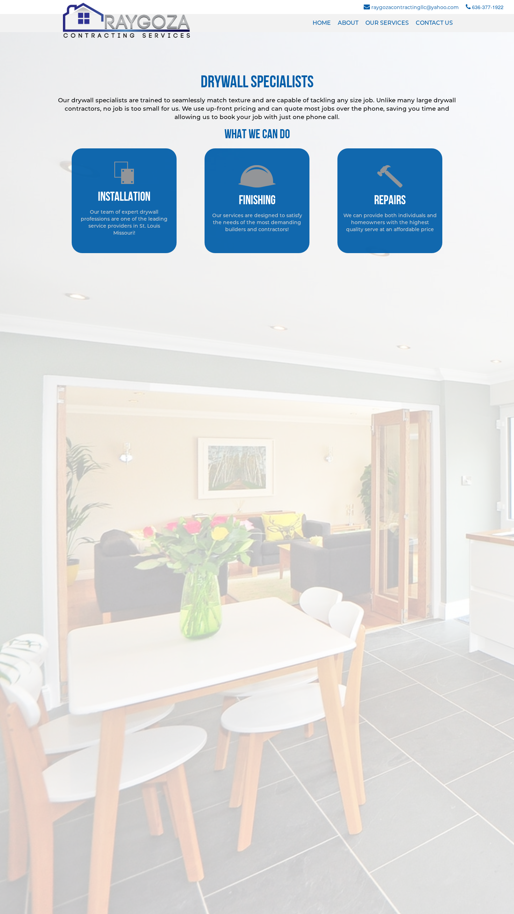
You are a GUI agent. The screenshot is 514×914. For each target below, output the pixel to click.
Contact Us (434, 23)
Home (322, 23)
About (348, 23)
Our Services (387, 23)
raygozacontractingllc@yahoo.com (415, 7)
